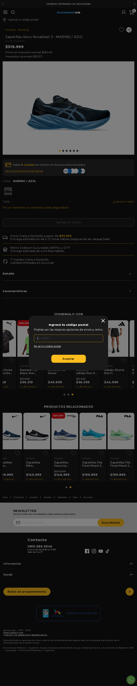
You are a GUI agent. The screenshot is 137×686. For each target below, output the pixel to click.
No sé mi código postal (47, 346)
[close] (103, 320)
